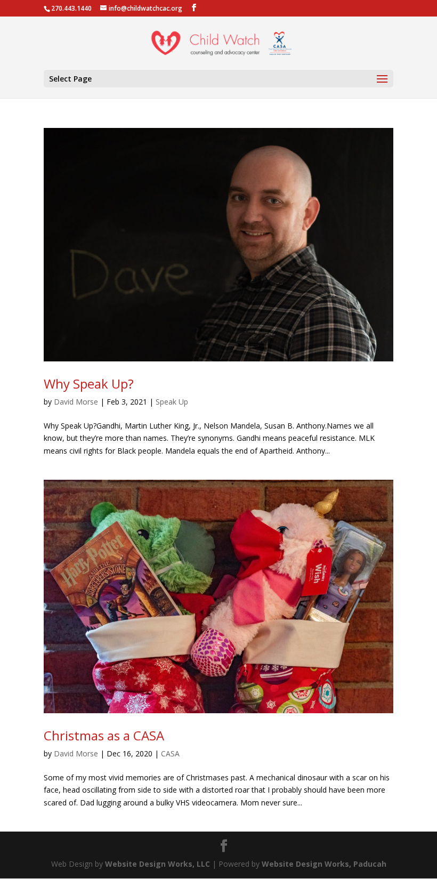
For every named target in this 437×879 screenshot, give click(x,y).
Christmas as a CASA (104, 735)
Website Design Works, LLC (157, 864)
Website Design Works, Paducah (324, 864)
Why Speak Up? (89, 383)
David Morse (76, 402)
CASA (170, 753)
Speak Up (172, 402)
